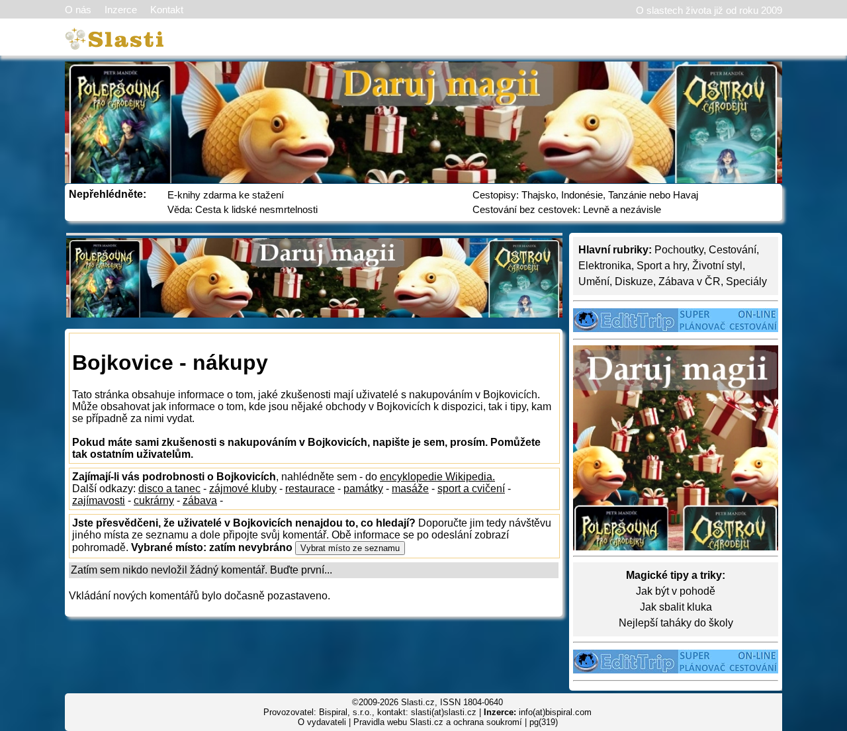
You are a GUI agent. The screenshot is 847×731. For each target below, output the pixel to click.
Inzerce (121, 9)
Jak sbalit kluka (676, 607)
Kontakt (166, 9)
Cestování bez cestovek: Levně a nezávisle (566, 209)
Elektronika (604, 265)
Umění (593, 281)
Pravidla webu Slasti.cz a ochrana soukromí (437, 722)
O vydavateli (322, 722)
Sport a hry (662, 265)
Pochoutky (678, 249)
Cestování (732, 249)
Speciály (746, 281)
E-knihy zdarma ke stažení (225, 194)
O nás (78, 9)
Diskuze (634, 281)
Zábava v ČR (689, 281)
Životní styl (717, 265)
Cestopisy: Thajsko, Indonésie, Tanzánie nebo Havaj (585, 194)
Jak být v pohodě (675, 591)
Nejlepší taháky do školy (676, 622)
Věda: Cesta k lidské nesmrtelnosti (242, 209)
